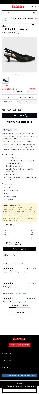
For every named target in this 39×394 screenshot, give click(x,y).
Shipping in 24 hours (13, 109)
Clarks (5, 26)
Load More (19, 312)
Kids (24, 18)
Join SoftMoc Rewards (19, 345)
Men (19, 18)
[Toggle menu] (3, 6)
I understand (19, 390)
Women (13, 18)
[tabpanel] (19, 54)
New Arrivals (5, 19)
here (33, 386)
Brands (30, 18)
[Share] (36, 25)
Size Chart (5, 98)
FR (32, 7)
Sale (36, 18)
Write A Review (19, 249)
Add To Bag (17, 115)
